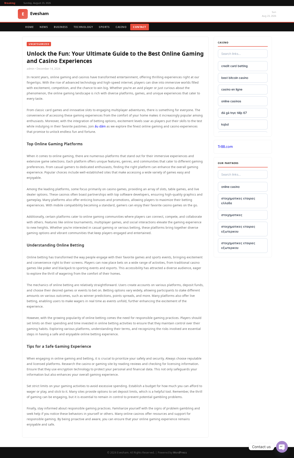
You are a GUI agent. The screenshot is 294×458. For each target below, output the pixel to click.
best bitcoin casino (234, 78)
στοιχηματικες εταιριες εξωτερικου (238, 229)
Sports (104, 27)
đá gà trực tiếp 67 (234, 113)
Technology (83, 27)
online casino (230, 186)
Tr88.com (225, 146)
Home (29, 27)
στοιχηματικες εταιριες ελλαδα (238, 200)
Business (61, 27)
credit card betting (234, 66)
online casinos (231, 101)
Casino (121, 27)
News (44, 27)
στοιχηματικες (231, 215)
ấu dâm (100, 126)
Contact (139, 27)
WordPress (180, 452)
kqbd (225, 124)
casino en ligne (231, 89)
